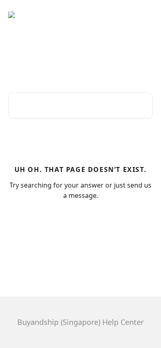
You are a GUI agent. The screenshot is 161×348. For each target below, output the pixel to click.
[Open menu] (145, 15)
